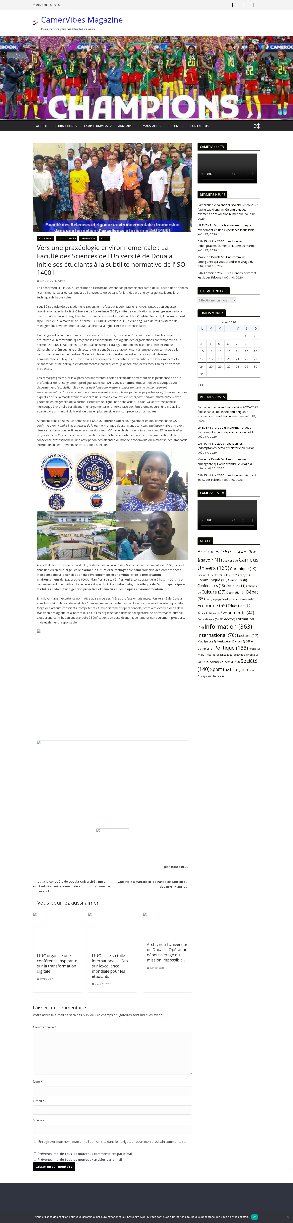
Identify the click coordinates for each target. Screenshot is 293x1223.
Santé (203, 662)
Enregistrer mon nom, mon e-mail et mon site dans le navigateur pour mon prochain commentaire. (112, 1141)
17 (202, 359)
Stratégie (238, 670)
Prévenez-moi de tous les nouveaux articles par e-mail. (80, 1159)
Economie (212, 605)
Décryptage (213, 599)
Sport (220, 669)
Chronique (243, 568)
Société (104, 238)
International (217, 635)
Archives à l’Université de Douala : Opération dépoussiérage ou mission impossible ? (167, 952)
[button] (76, 126)
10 (202, 351)
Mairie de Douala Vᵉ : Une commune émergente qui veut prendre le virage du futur (226, 261)
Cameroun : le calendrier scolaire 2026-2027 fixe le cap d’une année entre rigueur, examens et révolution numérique (228, 209)
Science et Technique (225, 662)
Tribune (219, 676)
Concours (237, 580)
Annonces (213, 551)
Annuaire (125, 126)
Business (230, 560)
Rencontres (227, 654)
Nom (38, 1081)
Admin (61, 281)
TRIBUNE (174, 126)
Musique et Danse (231, 641)
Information (64, 126)
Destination (235, 592)
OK (255, 1216)
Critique (235, 585)
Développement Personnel (238, 599)
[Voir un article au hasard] (257, 126)
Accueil (41, 126)
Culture (213, 592)
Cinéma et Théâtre (210, 575)
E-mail (38, 1101)
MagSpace (150, 126)
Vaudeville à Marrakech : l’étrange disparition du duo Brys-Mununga (152, 884)
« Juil (201, 385)
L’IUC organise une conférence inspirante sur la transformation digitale (57, 963)
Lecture (247, 635)
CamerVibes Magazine (82, 19)
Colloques (229, 575)
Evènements (237, 612)
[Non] (288, 1217)
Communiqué (212, 580)
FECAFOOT (227, 619)
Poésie (254, 648)
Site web (39, 1120)
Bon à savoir (45, 238)
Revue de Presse (247, 654)
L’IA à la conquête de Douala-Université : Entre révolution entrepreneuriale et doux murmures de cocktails (73, 886)
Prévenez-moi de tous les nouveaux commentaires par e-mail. (85, 1154)
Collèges (245, 575)
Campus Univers (96, 126)
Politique (231, 647)
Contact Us (199, 126)
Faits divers (208, 619)
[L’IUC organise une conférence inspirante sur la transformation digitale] (57, 915)
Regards (212, 654)
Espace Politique (208, 613)
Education (240, 605)
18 (211, 359)
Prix (201, 654)
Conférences (211, 585)
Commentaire (45, 1027)
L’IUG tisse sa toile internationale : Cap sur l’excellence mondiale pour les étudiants (110, 966)
